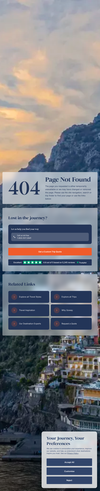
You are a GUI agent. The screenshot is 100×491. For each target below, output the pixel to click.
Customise (69, 471)
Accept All (69, 462)
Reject (69, 480)
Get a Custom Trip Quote (50, 251)
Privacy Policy (72, 453)
